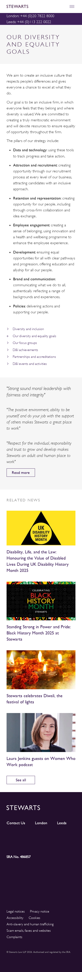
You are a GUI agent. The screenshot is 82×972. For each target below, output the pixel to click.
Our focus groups (25, 343)
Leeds (61, 823)
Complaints (14, 937)
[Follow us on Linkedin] (15, 836)
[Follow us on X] (49, 836)
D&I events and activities (30, 364)
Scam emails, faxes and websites (29, 931)
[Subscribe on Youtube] (15, 844)
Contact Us (16, 823)
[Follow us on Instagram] (32, 836)
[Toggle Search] (62, 6)
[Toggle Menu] (71, 6)
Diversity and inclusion (28, 329)
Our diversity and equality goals (34, 336)
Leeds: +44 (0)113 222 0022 (29, 22)
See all (21, 780)
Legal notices (16, 911)
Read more (21, 472)
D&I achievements (25, 350)
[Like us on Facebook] (66, 836)
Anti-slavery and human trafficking (30, 924)
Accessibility (15, 918)
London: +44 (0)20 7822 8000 (30, 16)
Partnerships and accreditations (34, 357)
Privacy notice (39, 911)
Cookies (34, 918)
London (41, 823)
